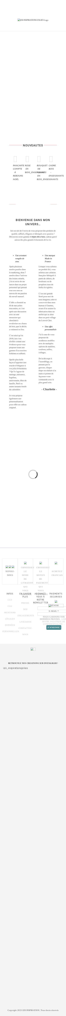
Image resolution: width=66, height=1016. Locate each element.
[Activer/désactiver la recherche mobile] (54, 26)
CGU (10, 606)
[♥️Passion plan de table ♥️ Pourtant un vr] (33, 952)
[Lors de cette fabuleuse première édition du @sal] (33, 693)
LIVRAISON (25, 622)
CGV (10, 600)
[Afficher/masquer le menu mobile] (60, 26)
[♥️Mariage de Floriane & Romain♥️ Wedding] (33, 986)
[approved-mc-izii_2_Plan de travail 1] (13, 501)
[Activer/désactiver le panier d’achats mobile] (49, 26)
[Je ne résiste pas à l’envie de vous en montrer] (33, 739)
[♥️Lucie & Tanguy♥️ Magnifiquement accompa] (33, 914)
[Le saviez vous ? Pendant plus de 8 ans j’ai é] (33, 864)
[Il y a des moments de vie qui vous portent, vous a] (33, 798)
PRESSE (25, 603)
